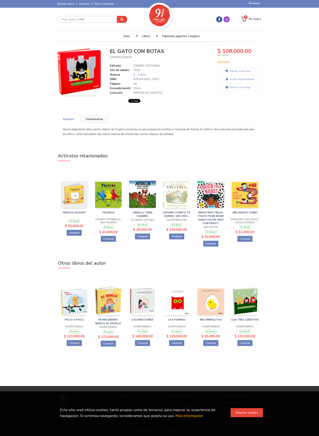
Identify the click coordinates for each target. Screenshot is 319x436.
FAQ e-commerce (104, 4)
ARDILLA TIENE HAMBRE (142, 214)
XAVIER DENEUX (121, 57)
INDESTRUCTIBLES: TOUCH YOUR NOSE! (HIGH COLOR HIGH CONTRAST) (211, 218)
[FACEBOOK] (219, 19)
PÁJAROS (108, 212)
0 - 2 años (139, 75)
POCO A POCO (74, 319)
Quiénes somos (65, 4)
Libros (146, 36)
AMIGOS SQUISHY (74, 212)
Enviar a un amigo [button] (240, 87)
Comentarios (94, 119)
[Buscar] (122, 19)
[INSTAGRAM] (227, 19)
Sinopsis (68, 119)
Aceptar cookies (246, 413)
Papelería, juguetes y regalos (181, 36)
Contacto (84, 4)
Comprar (74, 233)
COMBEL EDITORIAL (147, 66)
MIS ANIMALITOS (211, 319)
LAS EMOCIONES (142, 319)
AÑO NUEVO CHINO (245, 212)
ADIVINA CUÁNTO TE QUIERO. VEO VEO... (176, 214)
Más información (189, 415)
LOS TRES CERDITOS (245, 319)
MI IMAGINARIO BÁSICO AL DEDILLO (108, 321)
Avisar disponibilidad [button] (241, 79)
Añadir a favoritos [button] (240, 71)
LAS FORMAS (176, 319)
